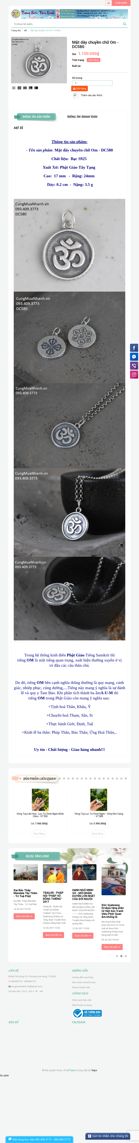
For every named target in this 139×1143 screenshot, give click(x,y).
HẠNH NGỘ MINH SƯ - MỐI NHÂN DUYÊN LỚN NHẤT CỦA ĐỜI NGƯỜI (83, 894)
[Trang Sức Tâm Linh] (69, 13)
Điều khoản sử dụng (82, 1005)
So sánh (4, 1075)
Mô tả (18, 127)
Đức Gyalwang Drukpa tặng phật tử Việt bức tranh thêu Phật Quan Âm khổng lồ (113, 911)
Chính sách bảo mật (81, 1000)
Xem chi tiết (23, 916)
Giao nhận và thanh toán (83, 982)
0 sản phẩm (121, 3)
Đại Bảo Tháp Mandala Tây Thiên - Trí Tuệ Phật (25, 893)
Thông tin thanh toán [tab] (82, 116)
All (25, 30)
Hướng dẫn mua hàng (82, 977)
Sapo (94, 1070)
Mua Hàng (39, 833)
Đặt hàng (81, 88)
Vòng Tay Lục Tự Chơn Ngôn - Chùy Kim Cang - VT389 (99, 815)
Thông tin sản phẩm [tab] (36, 116)
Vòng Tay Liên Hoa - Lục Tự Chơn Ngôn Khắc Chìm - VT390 (40, 815)
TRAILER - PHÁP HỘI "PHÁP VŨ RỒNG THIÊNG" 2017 (53, 897)
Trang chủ (16, 30)
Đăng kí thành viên (81, 987)
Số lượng (77, 78)
